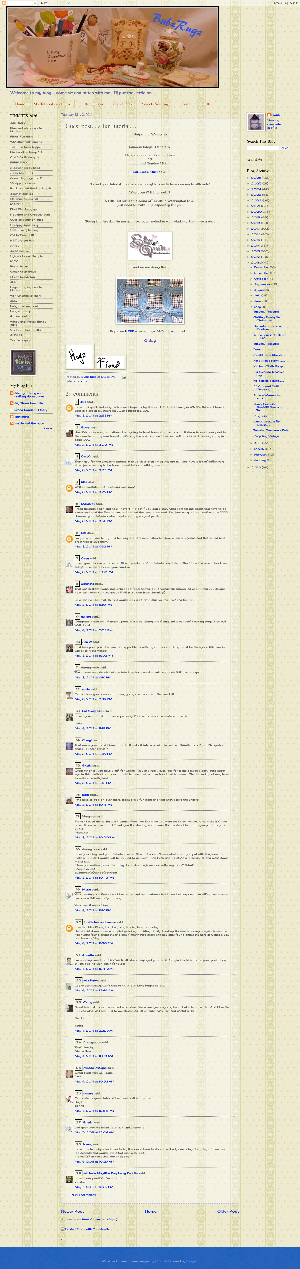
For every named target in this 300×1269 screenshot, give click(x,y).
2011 (255, 262)
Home (20, 104)
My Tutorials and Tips (51, 104)
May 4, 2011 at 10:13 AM (94, 1056)
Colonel (161, 1261)
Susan (85, 427)
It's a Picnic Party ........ (269, 360)
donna (88, 1093)
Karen (85, 558)
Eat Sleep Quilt (93, 711)
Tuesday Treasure (266, 311)
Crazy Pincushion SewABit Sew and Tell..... (267, 407)
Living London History (30, 409)
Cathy (87, 1002)
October (260, 278)
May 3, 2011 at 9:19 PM (93, 728)
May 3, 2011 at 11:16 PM (93, 910)
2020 (257, 211)
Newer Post (72, 1211)
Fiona (275, 114)
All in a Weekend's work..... (266, 396)
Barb (85, 794)
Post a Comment (83, 1194)
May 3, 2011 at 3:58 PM (93, 521)
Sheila (86, 765)
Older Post (228, 1211)
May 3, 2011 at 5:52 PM (94, 630)
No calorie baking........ (268, 380)
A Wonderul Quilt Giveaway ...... (266, 388)
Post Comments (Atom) (99, 1219)
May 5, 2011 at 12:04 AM (94, 1132)
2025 (256, 183)
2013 (256, 251)
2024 (256, 189)
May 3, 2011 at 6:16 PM (93, 677)
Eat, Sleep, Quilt (145, 171)
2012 (256, 256)
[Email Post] (124, 376)
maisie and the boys (29, 423)
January (260, 460)
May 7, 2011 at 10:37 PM (94, 1187)
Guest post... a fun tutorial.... (267, 423)
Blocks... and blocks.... (268, 354)
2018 (256, 223)
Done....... (259, 349)
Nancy (87, 1144)
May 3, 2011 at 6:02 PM (94, 655)
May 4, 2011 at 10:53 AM (94, 1081)
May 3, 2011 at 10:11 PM (93, 804)
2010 (256, 467)
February (261, 454)
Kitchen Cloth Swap (268, 366)
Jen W (87, 641)
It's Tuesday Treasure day (268, 373)
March (259, 448)
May (258, 306)
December (262, 267)
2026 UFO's (122, 104)
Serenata (87, 583)
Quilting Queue (91, 104)
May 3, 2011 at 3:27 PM (93, 470)
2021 (256, 206)
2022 (256, 200)
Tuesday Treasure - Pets (271, 430)
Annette (88, 955)
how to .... (83, 381)
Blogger (192, 1261)
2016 (256, 234)
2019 (256, 217)
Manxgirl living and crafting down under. (29, 394)
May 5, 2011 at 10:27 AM (94, 1161)
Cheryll (87, 740)
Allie (84, 482)
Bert (83, 401)
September (262, 284)
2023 (256, 194)
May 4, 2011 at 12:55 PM (94, 1110)
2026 (256, 177)
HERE (129, 331)
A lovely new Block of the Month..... (269, 336)
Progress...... (261, 416)
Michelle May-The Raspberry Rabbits (110, 1173)
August (260, 290)
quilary (86, 616)
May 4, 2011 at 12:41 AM (94, 968)
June (258, 301)
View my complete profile (274, 124)
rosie (86, 689)
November (262, 273)
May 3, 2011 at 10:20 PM (95, 837)
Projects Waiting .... (156, 104)
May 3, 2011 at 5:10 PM (93, 604)
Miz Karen (91, 980)
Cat (83, 532)
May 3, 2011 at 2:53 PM (93, 415)
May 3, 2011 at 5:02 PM (94, 572)
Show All (48, 428)
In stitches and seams (100, 922)
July (257, 295)
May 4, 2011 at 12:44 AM (94, 990)
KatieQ (86, 456)
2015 (256, 239)
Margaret (88, 503)
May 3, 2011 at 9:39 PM (93, 753)
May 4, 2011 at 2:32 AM (94, 1030)
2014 (256, 245)
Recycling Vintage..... (267, 436)
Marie (86, 889)
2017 (256, 228)
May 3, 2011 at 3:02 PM (94, 444)
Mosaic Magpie (95, 1067)
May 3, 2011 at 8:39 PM (93, 699)
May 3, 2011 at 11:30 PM (94, 943)
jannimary (21, 416)
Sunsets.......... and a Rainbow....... (267, 327)
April (258, 443)
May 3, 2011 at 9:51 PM (93, 782)
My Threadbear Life (28, 403)
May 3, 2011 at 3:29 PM (93, 492)
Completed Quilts (196, 104)
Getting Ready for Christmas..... (266, 319)
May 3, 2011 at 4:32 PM (93, 546)
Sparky (88, 1122)
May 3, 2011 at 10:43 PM (94, 877)
